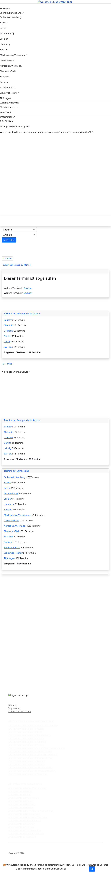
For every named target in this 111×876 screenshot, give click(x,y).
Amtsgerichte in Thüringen (22, 836)
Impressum (14, 708)
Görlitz (7, 336)
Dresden (8, 330)
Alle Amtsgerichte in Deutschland (25, 783)
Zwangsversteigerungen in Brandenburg (29, 735)
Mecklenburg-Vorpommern (18, 515)
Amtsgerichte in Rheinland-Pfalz (24, 820)
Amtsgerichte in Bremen (20, 801)
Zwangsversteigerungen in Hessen (26, 744)
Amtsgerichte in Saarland (21, 823)
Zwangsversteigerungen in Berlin (25, 731)
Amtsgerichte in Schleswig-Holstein (26, 833)
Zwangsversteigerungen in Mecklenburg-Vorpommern (36, 748)
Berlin (7, 488)
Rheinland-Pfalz (12, 531)
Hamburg (9, 504)
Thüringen (9, 558)
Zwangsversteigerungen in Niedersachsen (30, 751)
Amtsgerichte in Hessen (20, 807)
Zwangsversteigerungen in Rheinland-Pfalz (30, 757)
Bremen (8, 498)
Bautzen (8, 319)
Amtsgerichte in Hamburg (21, 804)
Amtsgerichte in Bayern (20, 791)
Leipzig (7, 341)
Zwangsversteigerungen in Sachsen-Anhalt (30, 767)
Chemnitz (9, 325)
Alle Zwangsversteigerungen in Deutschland (31, 721)
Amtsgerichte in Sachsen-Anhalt (24, 830)
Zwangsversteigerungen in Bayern (26, 728)
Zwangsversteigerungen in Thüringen (27, 774)
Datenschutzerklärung (20, 711)
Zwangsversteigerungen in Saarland (26, 761)
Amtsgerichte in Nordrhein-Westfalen (27, 817)
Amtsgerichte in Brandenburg (23, 797)
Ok (91, 868)
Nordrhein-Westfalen (15, 525)
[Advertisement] (55, 159)
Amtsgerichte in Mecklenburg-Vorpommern (30, 810)
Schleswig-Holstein (13, 552)
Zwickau (28, 288)
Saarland (8, 536)
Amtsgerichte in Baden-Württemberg (27, 788)
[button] (9, 240)
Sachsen (28, 292)
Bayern (7, 482)
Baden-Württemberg (14, 477)
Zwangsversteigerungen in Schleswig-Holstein (32, 770)
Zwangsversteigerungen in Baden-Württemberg (33, 725)
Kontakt (12, 704)
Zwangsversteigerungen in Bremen (26, 738)
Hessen (8, 509)
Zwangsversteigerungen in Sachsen (26, 764)
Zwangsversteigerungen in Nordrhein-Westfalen (33, 754)
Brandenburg (11, 493)
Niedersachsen (11, 520)
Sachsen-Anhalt (12, 547)
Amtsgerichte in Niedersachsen (24, 814)
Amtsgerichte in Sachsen (21, 827)
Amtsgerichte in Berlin (19, 794)
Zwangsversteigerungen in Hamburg (27, 741)
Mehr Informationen (78, 868)
